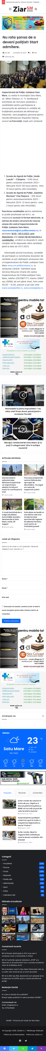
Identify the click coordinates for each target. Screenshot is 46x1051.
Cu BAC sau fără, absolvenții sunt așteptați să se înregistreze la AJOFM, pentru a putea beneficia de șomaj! (23, 978)
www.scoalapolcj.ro (33, 288)
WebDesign (31, 1031)
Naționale (7, 875)
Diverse (6, 867)
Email (5, 588)
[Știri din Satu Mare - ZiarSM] (23, 9)
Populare (7, 793)
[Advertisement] (23, 150)
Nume (5, 579)
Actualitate (7, 863)
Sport (5, 887)
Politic (5, 891)
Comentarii (37, 793)
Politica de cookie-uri (34, 1034)
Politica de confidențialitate (14, 1034)
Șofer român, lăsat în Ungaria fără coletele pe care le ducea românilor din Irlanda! (30, 836)
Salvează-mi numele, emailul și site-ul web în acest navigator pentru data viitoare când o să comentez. (21, 610)
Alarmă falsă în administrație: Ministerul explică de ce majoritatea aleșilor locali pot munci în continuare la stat (12, 485)
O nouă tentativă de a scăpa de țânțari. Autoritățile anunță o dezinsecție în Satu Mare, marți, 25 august (12, 518)
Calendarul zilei (9, 895)
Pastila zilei (7, 879)
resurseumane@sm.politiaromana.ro (20, 230)
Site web (5, 597)
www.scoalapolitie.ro (12, 288)
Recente (22, 793)
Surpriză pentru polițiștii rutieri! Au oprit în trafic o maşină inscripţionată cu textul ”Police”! (29, 821)
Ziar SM (7, 53)
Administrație (8, 883)
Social (5, 871)
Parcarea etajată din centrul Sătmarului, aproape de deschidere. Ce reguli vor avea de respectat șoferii (33, 484)
